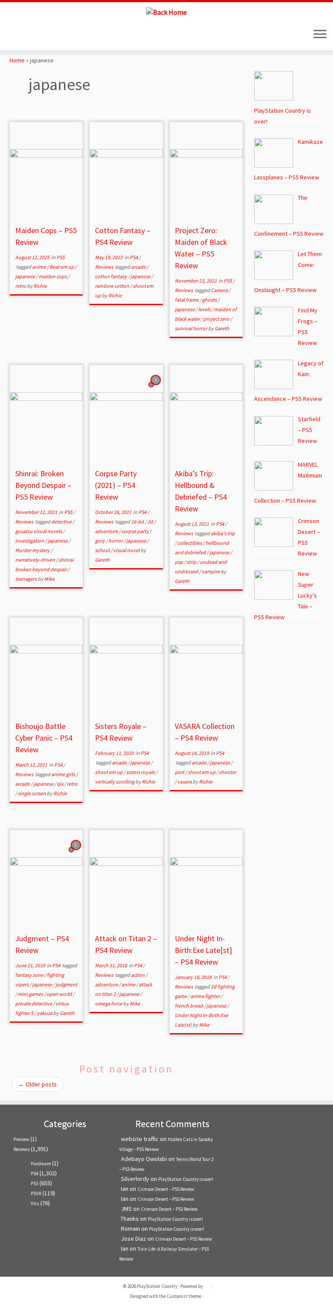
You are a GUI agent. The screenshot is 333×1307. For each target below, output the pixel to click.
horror (116, 540)
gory (100, 540)
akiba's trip (223, 533)
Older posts (37, 1084)
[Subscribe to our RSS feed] (39, 35)
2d (150, 521)
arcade (139, 266)
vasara (185, 781)
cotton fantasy (111, 276)
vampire (211, 571)
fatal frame (187, 299)
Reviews (104, 266)
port (180, 772)
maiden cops (53, 276)
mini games (31, 994)
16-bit (138, 521)
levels (205, 309)
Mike (49, 578)
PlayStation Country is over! (185, 1179)
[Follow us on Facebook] (27, 35)
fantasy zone (29, 975)
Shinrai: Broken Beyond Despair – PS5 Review (43, 485)
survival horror (191, 328)
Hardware (41, 1164)
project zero (216, 318)
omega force (109, 1003)
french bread (189, 1005)
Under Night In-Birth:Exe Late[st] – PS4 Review (203, 950)
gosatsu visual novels (39, 531)
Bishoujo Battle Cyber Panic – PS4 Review (43, 737)
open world (59, 994)
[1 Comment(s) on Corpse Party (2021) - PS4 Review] (156, 388)
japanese (25, 276)
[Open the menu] (319, 34)
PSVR (36, 1193)
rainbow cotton (112, 286)
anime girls (63, 774)
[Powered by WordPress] (207, 1284)
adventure (107, 531)
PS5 (60, 257)
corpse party (135, 531)
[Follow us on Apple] (51, 35)
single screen (32, 793)
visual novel (126, 550)
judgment (66, 984)
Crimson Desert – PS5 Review (165, 1189)
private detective (34, 1003)
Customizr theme (183, 1296)
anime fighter (205, 996)
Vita (35, 1203)
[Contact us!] (63, 35)
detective (61, 521)
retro (21, 286)
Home (17, 60)
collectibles (190, 543)
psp (179, 562)
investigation (30, 540)
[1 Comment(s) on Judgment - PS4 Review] (77, 853)
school (103, 550)
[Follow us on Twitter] (16, 35)
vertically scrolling (115, 781)
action (138, 975)
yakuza (45, 1013)
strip (191, 562)
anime (39, 266)
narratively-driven (35, 559)
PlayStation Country (157, 1286)
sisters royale (141, 772)
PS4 (134, 257)
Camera (220, 290)
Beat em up (62, 266)
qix (60, 783)
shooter (227, 772)
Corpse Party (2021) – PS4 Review (116, 485)
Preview (21, 1139)
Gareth (222, 328)
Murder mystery (33, 550)
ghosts (210, 299)
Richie (40, 286)
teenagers (26, 578)
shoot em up (109, 772)
